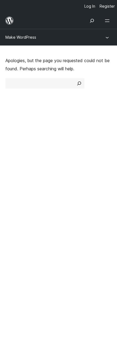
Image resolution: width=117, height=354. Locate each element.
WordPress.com (23, 228)
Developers (16, 200)
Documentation (20, 191)
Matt (13, 238)
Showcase (71, 134)
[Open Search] (92, 21)
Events (68, 191)
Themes (69, 144)
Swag (69, 210)
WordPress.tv (21, 210)
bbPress (16, 247)
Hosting (13, 154)
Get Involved (74, 181)
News (11, 144)
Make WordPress (20, 37)
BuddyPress (20, 257)
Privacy (12, 163)
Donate (71, 200)
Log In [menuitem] (89, 6)
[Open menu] (108, 21)
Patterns (69, 163)
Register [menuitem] (107, 6)
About (11, 134)
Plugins (68, 154)
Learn (11, 181)
